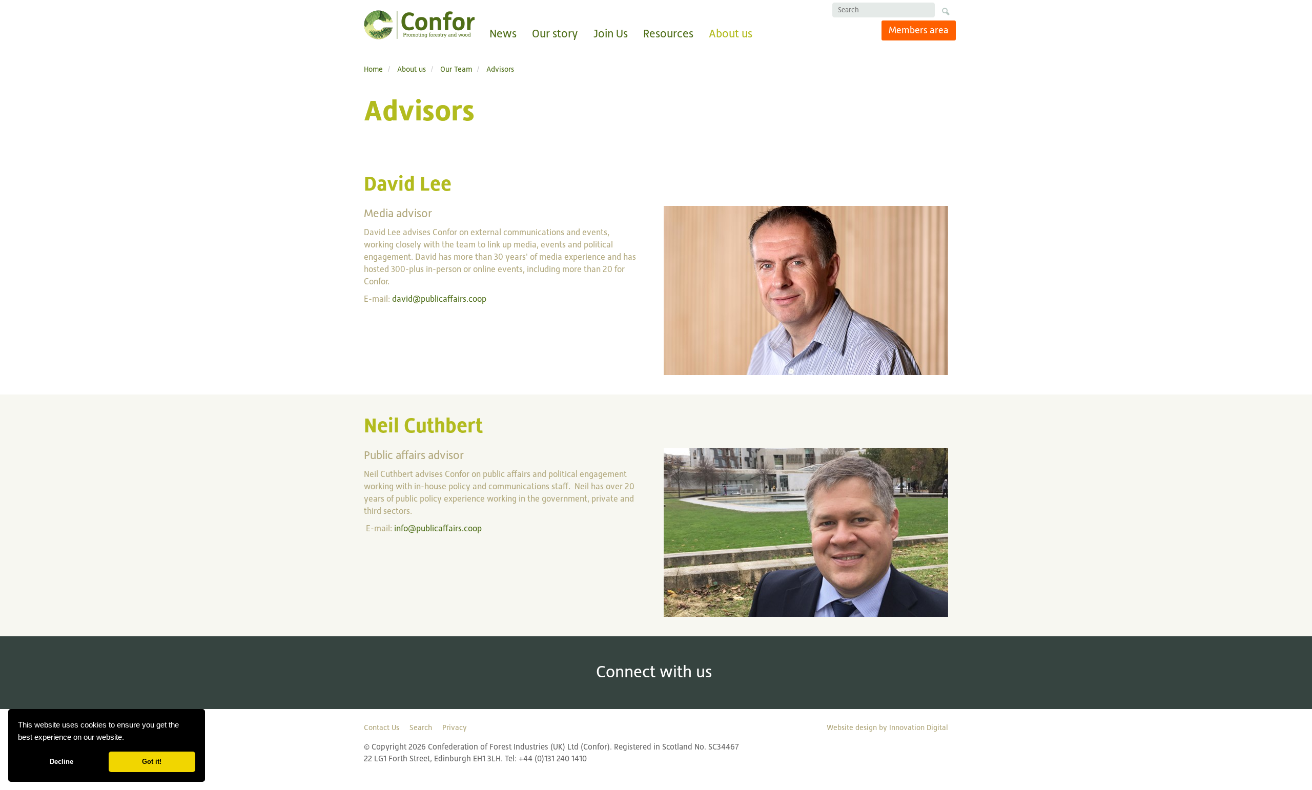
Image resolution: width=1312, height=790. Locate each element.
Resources (668, 33)
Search (420, 727)
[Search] (945, 13)
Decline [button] (61, 761)
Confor (419, 24)
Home (373, 69)
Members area (919, 30)
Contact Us (381, 727)
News (503, 33)
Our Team (456, 69)
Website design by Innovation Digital (887, 727)
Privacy (454, 727)
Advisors (500, 69)
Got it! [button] (151, 761)
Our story (555, 33)
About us (730, 33)
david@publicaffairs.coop (439, 299)
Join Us (610, 33)
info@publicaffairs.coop (438, 528)
